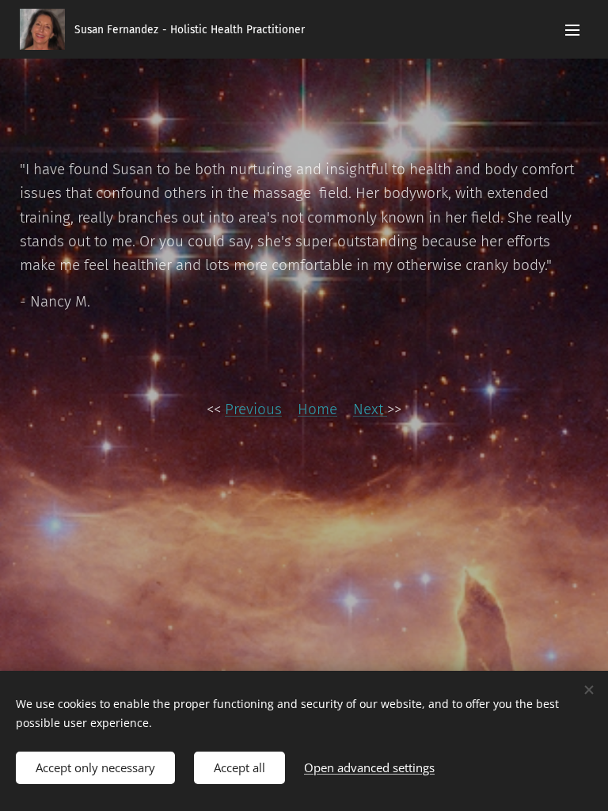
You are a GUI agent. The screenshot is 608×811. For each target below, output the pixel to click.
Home (317, 409)
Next (370, 409)
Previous (253, 409)
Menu (572, 29)
